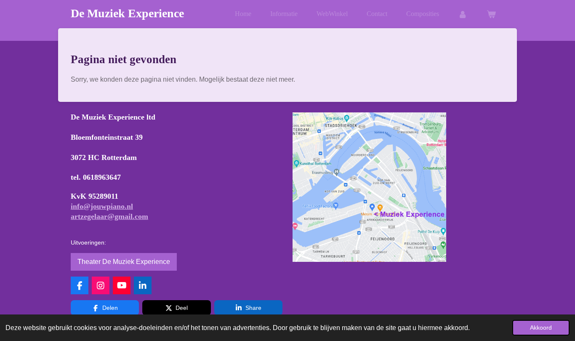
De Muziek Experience (127, 13)
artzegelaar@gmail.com (109, 216)
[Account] (463, 14)
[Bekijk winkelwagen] (491, 14)
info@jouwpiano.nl (102, 206)
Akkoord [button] (541, 327)
